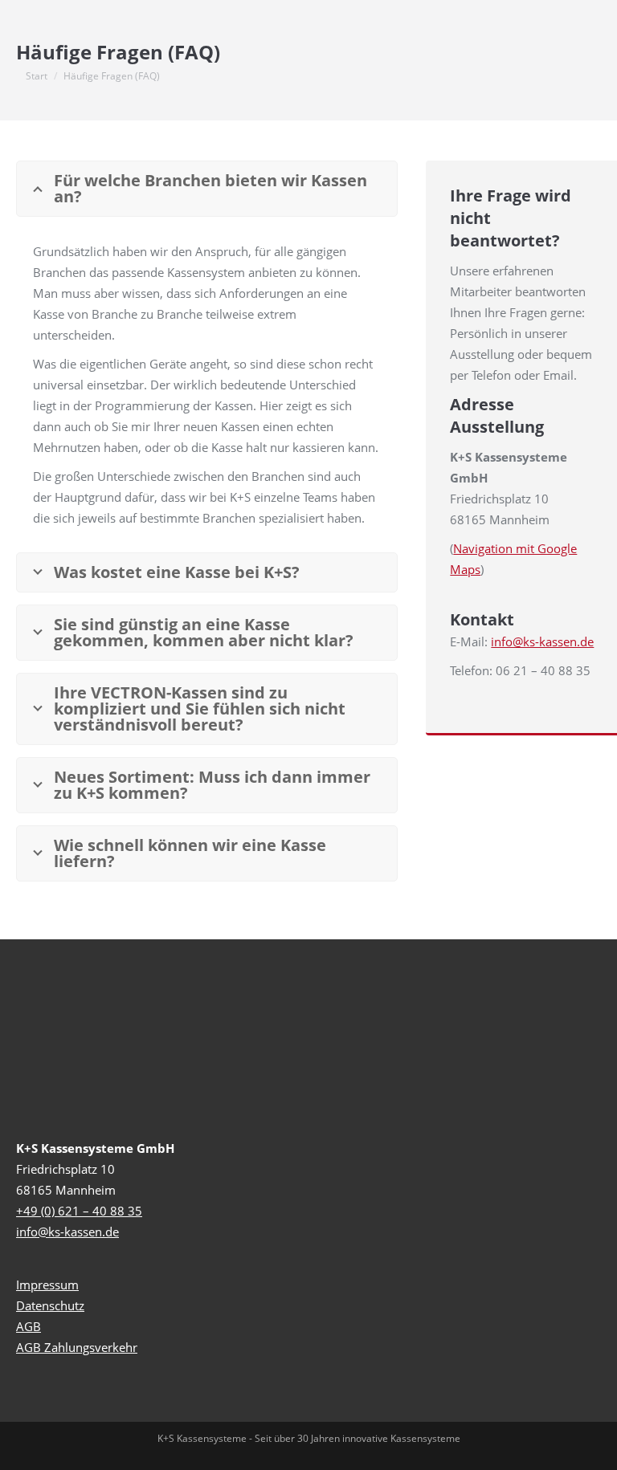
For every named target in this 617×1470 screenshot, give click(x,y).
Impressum (47, 1285)
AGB (28, 1326)
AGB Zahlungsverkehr (76, 1347)
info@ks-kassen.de (542, 641)
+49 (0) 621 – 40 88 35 (79, 1211)
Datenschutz (50, 1305)
